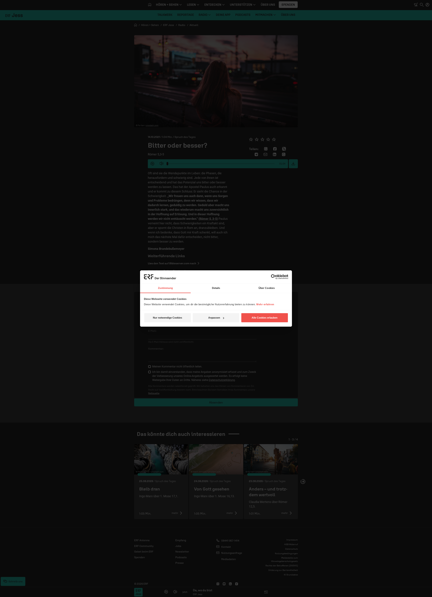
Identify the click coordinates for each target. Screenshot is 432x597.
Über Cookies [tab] (267, 288)
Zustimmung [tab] (165, 288)
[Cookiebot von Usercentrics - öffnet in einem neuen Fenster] (273, 276)
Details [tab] (216, 288)
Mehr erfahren (265, 304)
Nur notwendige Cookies (167, 317)
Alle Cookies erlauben (264, 317)
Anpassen (214, 317)
